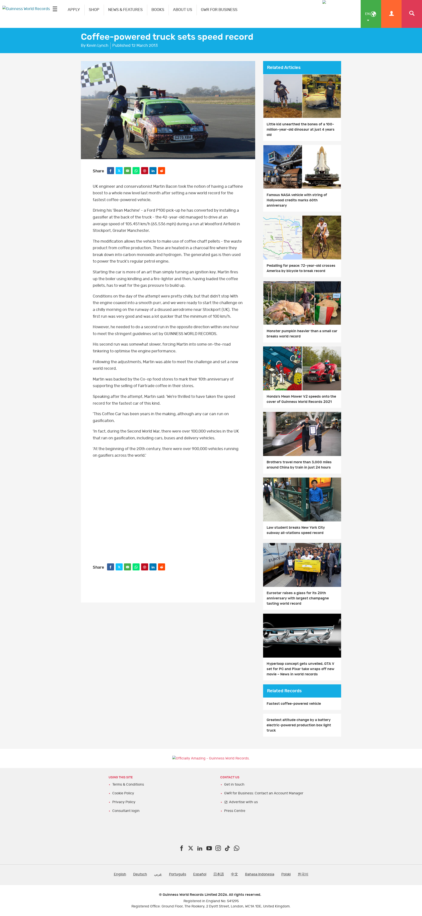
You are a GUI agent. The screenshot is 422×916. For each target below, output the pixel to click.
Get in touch (234, 784)
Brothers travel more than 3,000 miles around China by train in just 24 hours (299, 464)
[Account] (391, 14)
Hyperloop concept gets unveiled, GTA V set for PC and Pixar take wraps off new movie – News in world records (300, 669)
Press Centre (234, 811)
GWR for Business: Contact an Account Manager (263, 793)
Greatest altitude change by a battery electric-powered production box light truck (299, 725)
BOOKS (157, 10)
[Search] (412, 14)
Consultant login (126, 811)
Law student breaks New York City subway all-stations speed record (296, 530)
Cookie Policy (123, 793)
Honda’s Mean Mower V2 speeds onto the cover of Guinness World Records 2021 (301, 399)
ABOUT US (182, 10)
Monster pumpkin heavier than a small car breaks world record (302, 333)
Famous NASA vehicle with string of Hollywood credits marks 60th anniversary (297, 200)
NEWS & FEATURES (125, 10)
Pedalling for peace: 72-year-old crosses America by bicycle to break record (301, 268)
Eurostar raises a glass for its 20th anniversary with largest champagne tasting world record (298, 598)
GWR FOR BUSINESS (219, 10)
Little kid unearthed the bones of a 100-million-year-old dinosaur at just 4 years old (301, 130)
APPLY (74, 10)
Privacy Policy (123, 802)
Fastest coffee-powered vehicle (294, 703)
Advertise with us (243, 802)
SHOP (94, 10)
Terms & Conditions (128, 784)
